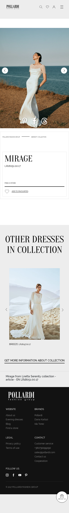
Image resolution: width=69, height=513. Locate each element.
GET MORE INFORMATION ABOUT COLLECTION (34, 360)
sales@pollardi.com (44, 452)
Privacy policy (13, 443)
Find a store (10, 183)
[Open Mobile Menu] (61, 7)
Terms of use (12, 448)
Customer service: (43, 443)
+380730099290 (42, 448)
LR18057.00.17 (25, 344)
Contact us (40, 456)
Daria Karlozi (41, 419)
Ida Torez (39, 424)
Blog (8, 424)
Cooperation (41, 461)
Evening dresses (14, 419)
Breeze (13, 344)
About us (10, 415)
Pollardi (38, 415)
